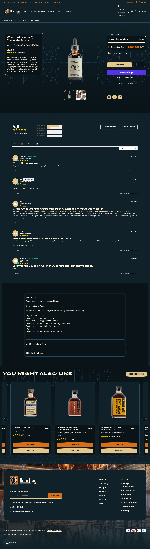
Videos (102, 495)
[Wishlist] (132, 11)
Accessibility (127, 506)
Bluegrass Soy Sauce (23, 428)
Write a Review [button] (129, 127)
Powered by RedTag (54, 531)
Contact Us (126, 494)
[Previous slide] (5, 419)
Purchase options (114, 34)
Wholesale (130, 2)
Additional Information (36, 344)
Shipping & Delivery (34, 353)
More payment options (126, 78)
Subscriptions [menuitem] (123, 12)
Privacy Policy (10, 535)
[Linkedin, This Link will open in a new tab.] (120, 97)
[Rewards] (10, 542)
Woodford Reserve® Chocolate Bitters (20, 39)
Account (125, 479)
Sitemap (125, 510)
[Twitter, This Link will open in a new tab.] (114, 97)
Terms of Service (25, 535)
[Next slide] (144, 419)
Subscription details (120, 54)
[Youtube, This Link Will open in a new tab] (142, 2)
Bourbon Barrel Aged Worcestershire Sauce (67, 429)
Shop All (103, 479)
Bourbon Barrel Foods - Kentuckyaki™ (112, 429)
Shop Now (32, 445)
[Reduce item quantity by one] (135, 64)
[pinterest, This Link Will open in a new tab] (145, 2)
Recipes (103, 487)
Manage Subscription (127, 485)
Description (31, 297)
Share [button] (17, 171)
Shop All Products (136, 374)
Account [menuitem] (120, 9)
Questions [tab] (31, 144)
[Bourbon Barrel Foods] (12, 11)
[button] (114, 11)
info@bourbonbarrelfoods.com (22, 511)
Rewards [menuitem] (121, 15)
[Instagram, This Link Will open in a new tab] (139, 2)
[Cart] (136, 11)
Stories (102, 491)
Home (6, 20)
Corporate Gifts (128, 490)
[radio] (109, 39)
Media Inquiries (129, 502)
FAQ (101, 503)
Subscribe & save (124, 47)
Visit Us (102, 499)
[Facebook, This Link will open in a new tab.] (109, 97)
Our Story (103, 483)
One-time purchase (119, 39)
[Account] (123, 6)
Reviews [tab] (17, 144)
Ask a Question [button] (110, 127)
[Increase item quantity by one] (143, 64)
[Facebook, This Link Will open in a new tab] (136, 2)
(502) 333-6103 (17, 507)
